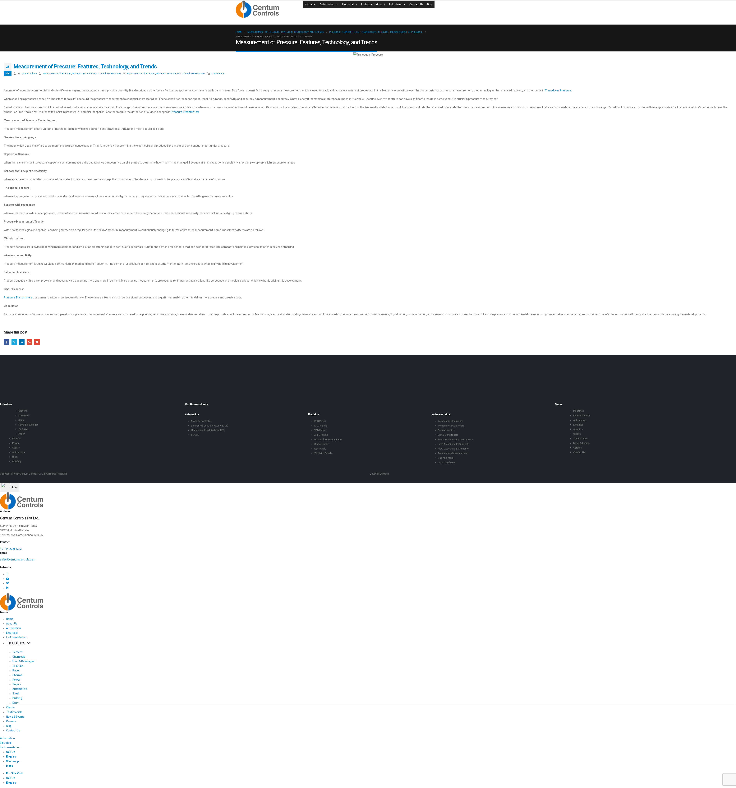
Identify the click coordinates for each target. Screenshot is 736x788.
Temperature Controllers (451, 425)
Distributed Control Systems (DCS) (209, 425)
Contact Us (416, 4)
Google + (29, 342)
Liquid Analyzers (447, 462)
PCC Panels (320, 421)
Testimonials (580, 438)
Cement (22, 410)
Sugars (16, 447)
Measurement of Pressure (57, 73)
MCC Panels (320, 425)
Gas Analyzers (445, 457)
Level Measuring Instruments (453, 444)
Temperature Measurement (452, 453)
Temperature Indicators (450, 421)
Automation (327, 4)
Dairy (21, 420)
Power (15, 443)
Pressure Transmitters (84, 73)
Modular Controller (201, 421)
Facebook (6, 342)
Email (37, 342)
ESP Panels (320, 448)
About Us (578, 429)
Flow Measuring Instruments (453, 448)
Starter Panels (321, 444)
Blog (430, 4)
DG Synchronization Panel (328, 439)
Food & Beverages (23, 661)
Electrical (348, 4)
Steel (15, 456)
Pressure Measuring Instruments (455, 439)
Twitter (14, 342)
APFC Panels (321, 434)
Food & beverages (28, 424)
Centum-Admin (29, 73)
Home (308, 4)
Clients (577, 433)
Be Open (384, 473)
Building (16, 461)
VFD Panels (320, 430)
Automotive (18, 452)
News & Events (581, 443)
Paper (21, 433)
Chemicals (24, 415)
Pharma (16, 438)
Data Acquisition (446, 430)
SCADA (195, 434)
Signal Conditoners (448, 434)
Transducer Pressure (109, 73)
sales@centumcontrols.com (17, 559)
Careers (577, 447)
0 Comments (218, 73)
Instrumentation (371, 4)
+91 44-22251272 (11, 548)
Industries (395, 4)
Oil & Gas (23, 429)
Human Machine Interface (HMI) (208, 430)
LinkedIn (22, 342)
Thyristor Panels (323, 453)
